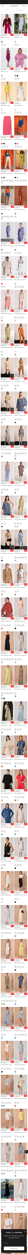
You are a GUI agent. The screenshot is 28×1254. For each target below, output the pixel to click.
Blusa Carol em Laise (18, 105)
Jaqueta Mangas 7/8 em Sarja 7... (7, 279)
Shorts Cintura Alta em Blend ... (20, 1098)
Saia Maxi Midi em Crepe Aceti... (6, 929)
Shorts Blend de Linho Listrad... (7, 1098)
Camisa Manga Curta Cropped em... (20, 759)
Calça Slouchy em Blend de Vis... (19, 621)
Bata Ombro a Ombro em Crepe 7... (20, 415)
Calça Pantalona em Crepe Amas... (6, 725)
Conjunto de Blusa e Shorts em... (6, 1064)
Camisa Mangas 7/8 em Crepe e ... (7, 793)
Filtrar (7, 10)
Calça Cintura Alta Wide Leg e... (6, 173)
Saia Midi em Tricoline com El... (20, 895)
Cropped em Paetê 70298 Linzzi (19, 245)
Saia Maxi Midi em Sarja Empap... (19, 963)
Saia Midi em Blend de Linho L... (20, 861)
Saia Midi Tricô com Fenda (6, 139)
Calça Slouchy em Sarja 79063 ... (20, 519)
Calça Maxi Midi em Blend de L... (20, 655)
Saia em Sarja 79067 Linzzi (19, 485)
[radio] (2, 42)
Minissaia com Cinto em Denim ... (20, 1031)
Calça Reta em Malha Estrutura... (18, 347)
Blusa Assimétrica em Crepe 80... (6, 519)
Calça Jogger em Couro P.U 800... (19, 381)
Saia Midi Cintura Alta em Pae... (7, 245)
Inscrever (13, 1248)
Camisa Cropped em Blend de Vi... (7, 759)
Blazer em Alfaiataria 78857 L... (7, 587)
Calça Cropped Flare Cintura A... (20, 173)
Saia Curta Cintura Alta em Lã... (20, 449)
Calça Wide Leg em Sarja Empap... (6, 689)
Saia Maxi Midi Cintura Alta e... (7, 485)
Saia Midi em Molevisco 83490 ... (20, 929)
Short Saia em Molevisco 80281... (6, 381)
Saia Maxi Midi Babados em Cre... (6, 313)
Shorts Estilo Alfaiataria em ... (7, 1166)
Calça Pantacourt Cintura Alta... (20, 279)
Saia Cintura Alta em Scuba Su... (6, 415)
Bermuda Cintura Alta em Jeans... (6, 209)
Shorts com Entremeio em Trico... (6, 1132)
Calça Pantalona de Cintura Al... (20, 725)
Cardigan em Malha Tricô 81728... (6, 621)
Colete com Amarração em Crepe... (6, 861)
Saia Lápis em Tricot (18, 37)
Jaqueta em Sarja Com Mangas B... (20, 71)
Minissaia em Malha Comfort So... (20, 313)
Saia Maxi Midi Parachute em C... (6, 449)
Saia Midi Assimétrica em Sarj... (7, 347)
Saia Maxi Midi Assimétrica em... (6, 997)
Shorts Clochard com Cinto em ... (20, 1166)
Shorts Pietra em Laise (5, 105)
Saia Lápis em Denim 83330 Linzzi (20, 997)
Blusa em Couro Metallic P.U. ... (20, 587)
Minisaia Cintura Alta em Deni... (7, 553)
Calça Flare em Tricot (5, 37)
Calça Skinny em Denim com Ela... (20, 553)
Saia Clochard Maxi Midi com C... (7, 1031)
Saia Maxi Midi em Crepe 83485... (6, 963)
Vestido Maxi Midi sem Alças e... (20, 1202)
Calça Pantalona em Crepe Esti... (6, 655)
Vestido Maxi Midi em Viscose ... (7, 1202)
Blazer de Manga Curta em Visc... (19, 793)
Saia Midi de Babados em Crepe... (6, 895)
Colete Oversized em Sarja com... (19, 827)
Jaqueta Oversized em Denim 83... (6, 827)
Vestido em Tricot (4, 71)
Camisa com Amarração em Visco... (19, 209)
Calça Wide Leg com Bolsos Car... (20, 689)
